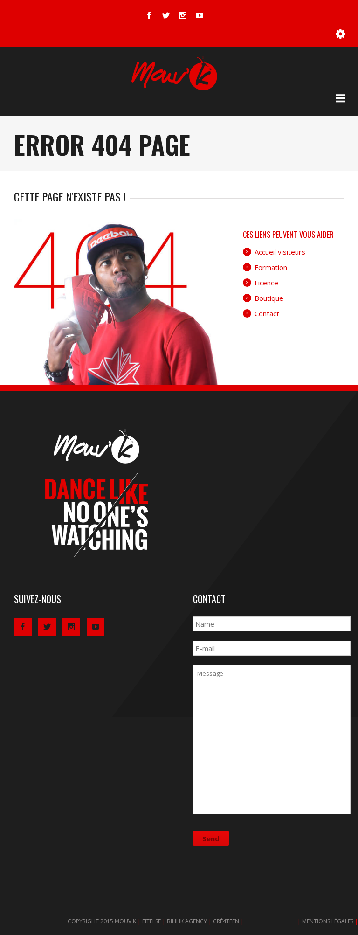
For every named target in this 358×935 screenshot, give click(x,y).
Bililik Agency (187, 921)
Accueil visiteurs (280, 251)
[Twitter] (166, 15)
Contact (267, 313)
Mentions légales (327, 921)
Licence (266, 282)
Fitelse (151, 921)
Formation (271, 267)
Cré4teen (226, 921)
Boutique (269, 298)
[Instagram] (182, 15)
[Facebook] (149, 15)
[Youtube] (199, 15)
